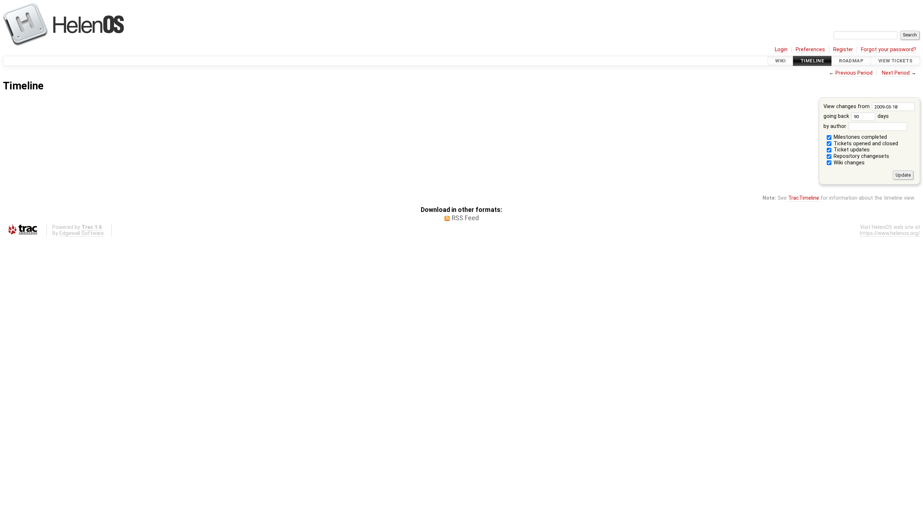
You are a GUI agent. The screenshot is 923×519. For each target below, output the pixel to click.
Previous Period (854, 73)
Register (843, 49)
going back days (856, 116)
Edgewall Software (81, 233)
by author (835, 126)
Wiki (780, 60)
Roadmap (851, 60)
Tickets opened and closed (865, 144)
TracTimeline (803, 198)
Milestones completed (859, 137)
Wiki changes (848, 163)
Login (781, 49)
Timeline (812, 60)
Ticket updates (851, 150)
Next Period (896, 73)
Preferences (810, 49)
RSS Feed (465, 218)
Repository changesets (860, 156)
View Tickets (895, 60)
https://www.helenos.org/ (890, 233)
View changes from (847, 106)
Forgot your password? (888, 49)
